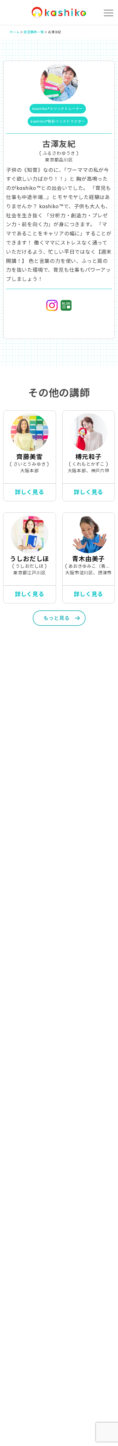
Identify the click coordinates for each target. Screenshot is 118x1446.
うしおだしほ (29, 559)
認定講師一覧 (34, 32)
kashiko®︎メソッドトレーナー (57, 108)
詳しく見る (29, 492)
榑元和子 (89, 457)
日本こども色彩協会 (59, 12)
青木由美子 (88, 559)
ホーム (14, 32)
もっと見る (56, 618)
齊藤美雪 (29, 457)
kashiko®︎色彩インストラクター (58, 121)
